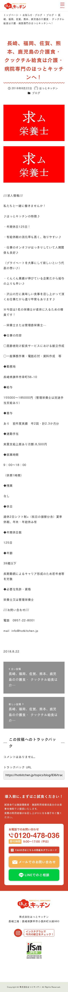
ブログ (36, 92)
